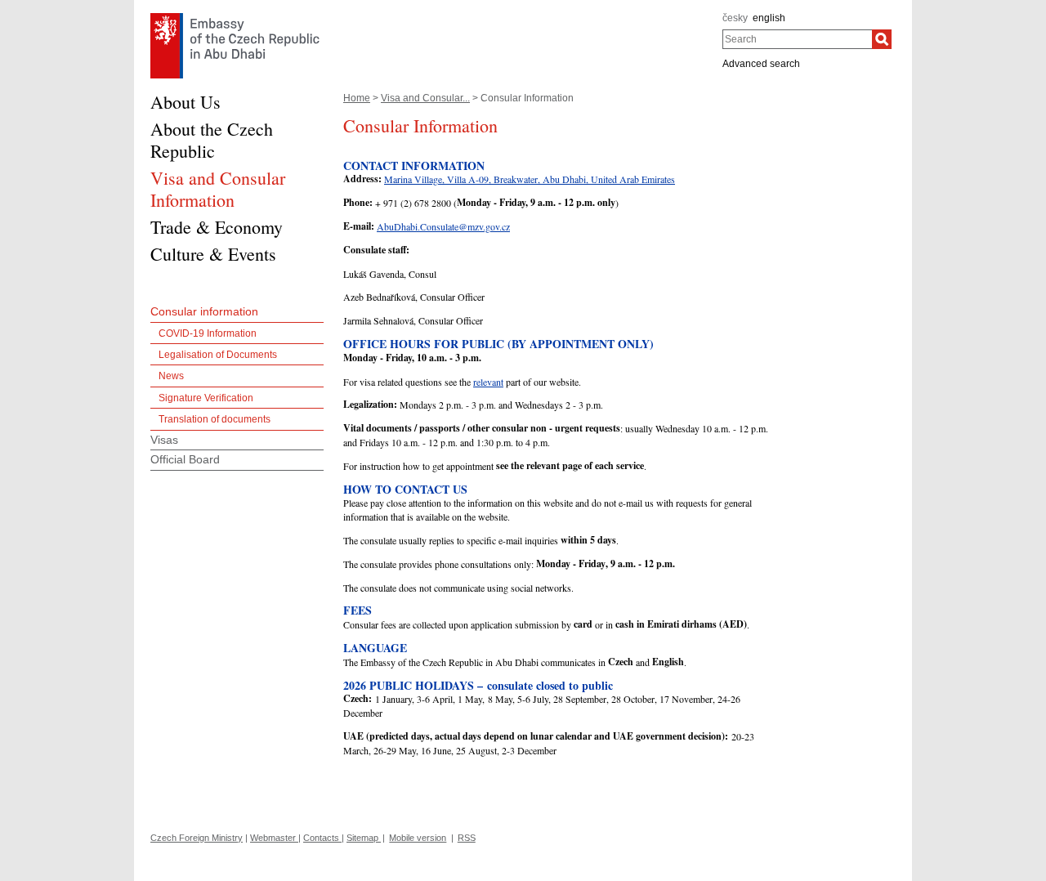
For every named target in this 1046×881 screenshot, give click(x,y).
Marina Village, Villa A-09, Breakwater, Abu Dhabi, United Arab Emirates (529, 179)
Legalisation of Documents (218, 354)
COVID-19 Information (208, 333)
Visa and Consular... (425, 98)
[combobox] (797, 39)
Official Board (185, 459)
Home (356, 98)
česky (735, 18)
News (171, 376)
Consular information (204, 311)
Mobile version (417, 838)
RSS (467, 838)
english (769, 18)
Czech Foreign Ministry (196, 838)
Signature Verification (206, 398)
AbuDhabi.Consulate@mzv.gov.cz (443, 226)
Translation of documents (214, 419)
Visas (164, 439)
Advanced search (761, 64)
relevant (488, 381)
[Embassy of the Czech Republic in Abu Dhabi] (235, 17)
